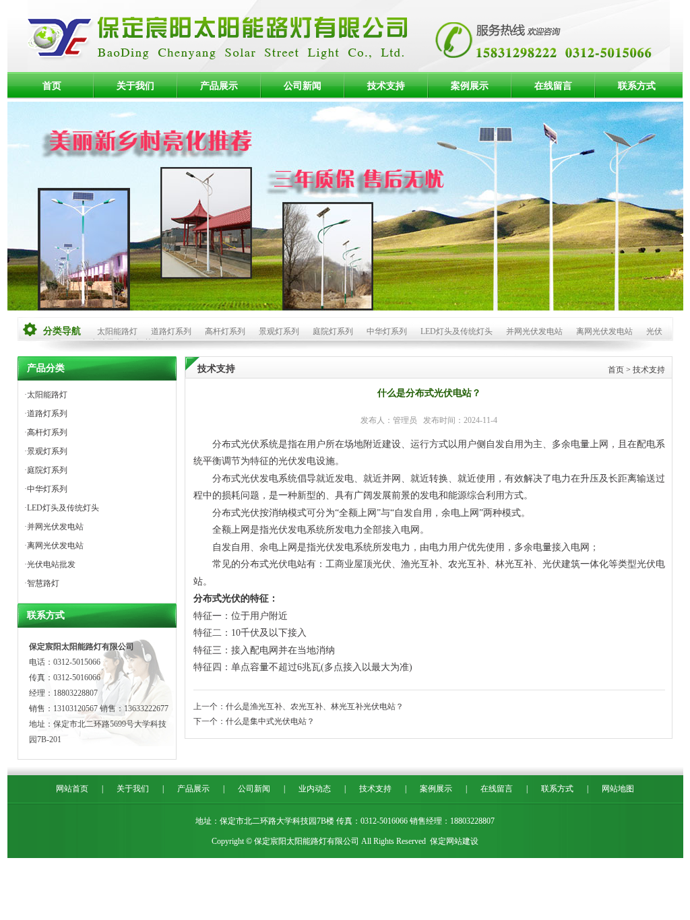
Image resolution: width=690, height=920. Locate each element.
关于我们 (135, 86)
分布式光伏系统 (245, 444)
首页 (51, 86)
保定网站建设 (454, 841)
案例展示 (470, 86)
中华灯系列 (387, 331)
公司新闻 (302, 86)
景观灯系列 (279, 331)
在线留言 (553, 86)
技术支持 (386, 86)
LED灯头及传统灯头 (456, 331)
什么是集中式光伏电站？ (270, 721)
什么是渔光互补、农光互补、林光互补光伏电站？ (315, 706)
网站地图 (618, 788)
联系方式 (637, 86)
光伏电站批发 (51, 564)
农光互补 (467, 564)
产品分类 (46, 368)
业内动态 (315, 788)
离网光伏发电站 (604, 331)
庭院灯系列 (333, 331)
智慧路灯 (43, 583)
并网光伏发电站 (534, 331)
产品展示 (219, 86)
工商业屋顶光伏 (358, 564)
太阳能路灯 (117, 331)
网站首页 (72, 788)
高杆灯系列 (225, 331)
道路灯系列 (171, 331)
